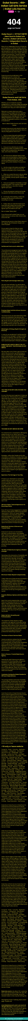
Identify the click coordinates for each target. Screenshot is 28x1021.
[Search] (16, 11)
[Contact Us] (18, 11)
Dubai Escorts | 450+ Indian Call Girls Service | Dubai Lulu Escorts (14, 5)
